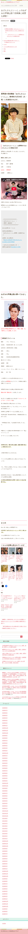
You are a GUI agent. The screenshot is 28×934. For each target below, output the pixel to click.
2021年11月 (5, 813)
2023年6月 (4, 773)
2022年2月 (4, 805)
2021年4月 (4, 831)
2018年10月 (5, 906)
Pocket (12, 58)
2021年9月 (4, 818)
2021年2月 (4, 836)
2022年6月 (4, 795)
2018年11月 (5, 903)
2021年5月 (4, 828)
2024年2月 (4, 763)
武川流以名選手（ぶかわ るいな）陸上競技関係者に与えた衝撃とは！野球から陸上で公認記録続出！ (14, 688)
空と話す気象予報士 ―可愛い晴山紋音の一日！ (11, 557)
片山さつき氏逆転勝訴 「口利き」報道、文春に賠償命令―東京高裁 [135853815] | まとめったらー (14, 682)
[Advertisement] (14, 75)
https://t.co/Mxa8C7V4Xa (10, 240)
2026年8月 (4, 707)
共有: (5, 48)
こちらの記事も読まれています (10, 46)
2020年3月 (4, 863)
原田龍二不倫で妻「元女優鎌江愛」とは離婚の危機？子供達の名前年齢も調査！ (6, 606)
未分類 (12, 20)
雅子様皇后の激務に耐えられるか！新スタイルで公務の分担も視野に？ (4, 575)
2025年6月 (4, 743)
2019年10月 (5, 876)
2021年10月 (5, 816)
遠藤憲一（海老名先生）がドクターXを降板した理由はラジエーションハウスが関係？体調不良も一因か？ (13, 621)
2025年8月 (4, 738)
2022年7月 (4, 793)
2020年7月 (4, 853)
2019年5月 (4, 888)
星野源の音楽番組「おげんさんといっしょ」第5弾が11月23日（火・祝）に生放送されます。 (14, 30)
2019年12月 (5, 871)
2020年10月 (5, 846)
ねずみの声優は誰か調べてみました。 (12, 40)
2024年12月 (5, 753)
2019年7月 (4, 883)
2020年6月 (4, 856)
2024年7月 (4, 755)
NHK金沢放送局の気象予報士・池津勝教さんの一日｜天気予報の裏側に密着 (19, 558)
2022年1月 (4, 808)
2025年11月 (5, 730)
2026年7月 (4, 710)
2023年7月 (4, 770)
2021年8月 (4, 821)
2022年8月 (4, 790)
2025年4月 (4, 745)
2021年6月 (4, 826)
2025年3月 (4, 748)
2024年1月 (4, 765)
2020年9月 (4, 848)
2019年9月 (4, 878)
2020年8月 (4, 851)
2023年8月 (4, 768)
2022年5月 (4, 798)
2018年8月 (4, 911)
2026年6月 (4, 713)
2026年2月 (4, 723)
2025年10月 (5, 733)
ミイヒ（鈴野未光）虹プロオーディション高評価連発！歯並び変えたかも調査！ (11, 576)
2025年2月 (4, 750)
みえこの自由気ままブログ (10, 2)
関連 (5, 51)
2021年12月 (5, 811)
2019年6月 (4, 886)
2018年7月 (4, 914)
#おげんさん (19, 240)
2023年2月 (4, 780)
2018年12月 (5, 901)
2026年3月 (4, 720)
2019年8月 (4, 881)
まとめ (5, 44)
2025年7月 (4, 740)
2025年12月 (5, 728)
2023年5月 (4, 775)
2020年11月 (5, 843)
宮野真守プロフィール (10, 42)
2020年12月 (5, 841)
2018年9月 (4, 908)
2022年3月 (4, 803)
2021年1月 (4, 838)
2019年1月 (4, 898)
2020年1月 (4, 868)
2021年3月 (4, 833)
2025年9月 (4, 735)
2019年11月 (5, 873)
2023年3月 (4, 778)
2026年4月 (4, 718)
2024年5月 (4, 760)
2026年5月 (4, 715)
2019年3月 (4, 893)
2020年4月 (4, 861)
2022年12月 (5, 783)
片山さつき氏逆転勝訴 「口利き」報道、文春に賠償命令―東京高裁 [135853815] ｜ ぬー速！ (14, 675)
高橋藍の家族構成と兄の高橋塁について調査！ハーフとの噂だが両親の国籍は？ (4, 559)
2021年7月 (4, 823)
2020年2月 (4, 866)
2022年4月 (4, 800)
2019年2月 (4, 896)
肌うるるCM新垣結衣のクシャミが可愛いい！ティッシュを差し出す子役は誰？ (6, 597)
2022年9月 (4, 788)
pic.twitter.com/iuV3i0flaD (8, 241)
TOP (10, 5)
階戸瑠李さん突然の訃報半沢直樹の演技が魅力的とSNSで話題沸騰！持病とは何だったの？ (19, 576)
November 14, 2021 (16, 247)
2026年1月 (4, 725)
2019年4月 (4, 891)
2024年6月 (4, 758)
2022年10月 (5, 785)
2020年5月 (4, 858)
